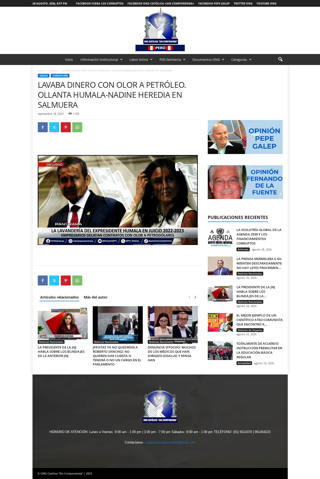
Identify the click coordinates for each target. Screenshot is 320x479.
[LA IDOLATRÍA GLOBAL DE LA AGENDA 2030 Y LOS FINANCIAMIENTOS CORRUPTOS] (220, 237)
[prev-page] (189, 297)
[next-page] (195, 297)
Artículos (243, 249)
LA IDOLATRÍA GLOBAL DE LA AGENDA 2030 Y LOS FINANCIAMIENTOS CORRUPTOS (259, 237)
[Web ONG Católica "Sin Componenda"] (160, 29)
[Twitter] (54, 127)
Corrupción (60, 75)
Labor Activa (139, 59)
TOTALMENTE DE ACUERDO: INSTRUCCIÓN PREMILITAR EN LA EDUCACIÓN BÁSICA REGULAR (259, 350)
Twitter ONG (243, 3)
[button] (280, 59)
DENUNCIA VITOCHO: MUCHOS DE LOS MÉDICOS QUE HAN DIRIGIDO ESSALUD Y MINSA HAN (172, 353)
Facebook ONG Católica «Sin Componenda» (161, 3)
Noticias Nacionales (51, 342)
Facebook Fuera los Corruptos (100, 3)
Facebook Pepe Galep (214, 3)
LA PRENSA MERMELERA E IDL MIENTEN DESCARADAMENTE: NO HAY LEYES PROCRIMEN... (259, 263)
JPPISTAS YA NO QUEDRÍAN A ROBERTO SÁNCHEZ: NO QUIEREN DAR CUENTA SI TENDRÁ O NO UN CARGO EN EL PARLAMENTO (117, 355)
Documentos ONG (206, 59)
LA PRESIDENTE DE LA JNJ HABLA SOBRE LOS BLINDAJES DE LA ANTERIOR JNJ (61, 351)
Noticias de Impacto (250, 330)
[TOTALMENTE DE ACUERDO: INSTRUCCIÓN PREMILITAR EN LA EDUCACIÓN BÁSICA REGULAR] (220, 350)
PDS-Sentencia (170, 59)
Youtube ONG (266, 3)
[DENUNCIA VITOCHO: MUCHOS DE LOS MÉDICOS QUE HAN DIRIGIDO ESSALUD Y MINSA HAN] (173, 325)
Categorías (239, 59)
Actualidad (244, 363)
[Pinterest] (66, 127)
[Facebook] (43, 127)
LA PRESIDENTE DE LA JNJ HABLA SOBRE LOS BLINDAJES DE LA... (255, 291)
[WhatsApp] (77, 127)
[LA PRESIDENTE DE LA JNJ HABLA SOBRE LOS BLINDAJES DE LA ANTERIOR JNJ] (63, 325)
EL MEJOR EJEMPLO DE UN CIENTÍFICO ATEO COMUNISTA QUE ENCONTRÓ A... (259, 319)
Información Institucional (99, 59)
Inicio (69, 59)
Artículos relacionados (59, 297)
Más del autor (96, 297)
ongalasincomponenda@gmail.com (170, 442)
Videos (53, 70)
